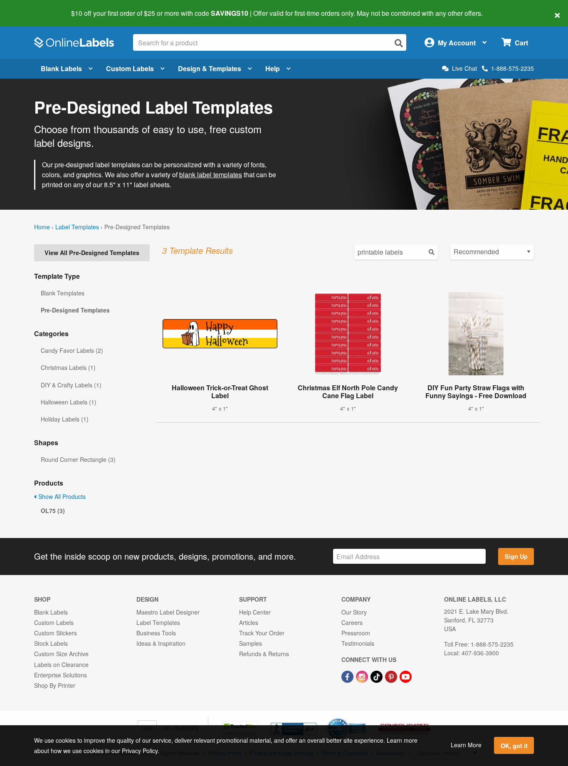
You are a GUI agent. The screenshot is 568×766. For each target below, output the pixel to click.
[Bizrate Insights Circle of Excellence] (363, 718)
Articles (248, 622)
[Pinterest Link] (392, 676)
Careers (352, 622)
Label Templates (77, 227)
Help (272, 68)
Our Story (354, 612)
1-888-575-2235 (512, 68)
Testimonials (357, 643)
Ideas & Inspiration (160, 643)
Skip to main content (30, 7)
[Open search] (398, 43)
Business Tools (156, 633)
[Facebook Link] (348, 676)
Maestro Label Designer (168, 612)
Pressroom (355, 633)
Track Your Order (261, 633)
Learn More (466, 745)
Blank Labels (61, 68)
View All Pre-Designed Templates (91, 252)
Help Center (255, 612)
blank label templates (210, 174)
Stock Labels (51, 643)
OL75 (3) (53, 510)
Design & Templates (209, 68)
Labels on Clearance (61, 664)
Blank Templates (62, 293)
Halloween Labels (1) (68, 402)
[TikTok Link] (377, 676)
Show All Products (61, 496)
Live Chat (464, 68)
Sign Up (516, 556)
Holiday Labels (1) (65, 419)
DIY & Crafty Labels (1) (71, 385)
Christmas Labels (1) (68, 367)
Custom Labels (130, 68)
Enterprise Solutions (60, 675)
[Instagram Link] (363, 676)
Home (42, 227)
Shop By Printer (54, 685)
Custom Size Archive (61, 653)
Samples (250, 643)
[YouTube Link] (406, 676)
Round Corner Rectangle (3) (78, 459)
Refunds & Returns (264, 653)
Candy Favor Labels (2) (72, 350)
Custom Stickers (55, 633)
